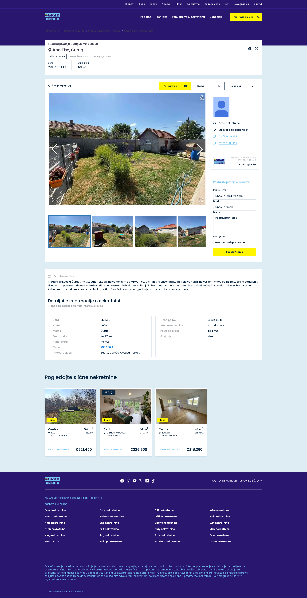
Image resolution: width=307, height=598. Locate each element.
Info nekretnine (219, 510)
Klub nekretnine (55, 523)
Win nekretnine (219, 523)
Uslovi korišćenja (251, 480)
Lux (226, 4)
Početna (145, 17)
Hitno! (178, 4)
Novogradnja (241, 4)
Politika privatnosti (224, 480)
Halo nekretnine (220, 516)
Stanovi (129, 4)
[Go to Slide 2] (112, 231)
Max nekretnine (220, 529)
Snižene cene (212, 4)
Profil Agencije (247, 164)
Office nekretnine (166, 516)
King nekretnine (55, 535)
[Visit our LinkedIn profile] (147, 481)
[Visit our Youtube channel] (135, 481)
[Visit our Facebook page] (122, 481)
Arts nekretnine (165, 535)
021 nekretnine (164, 510)
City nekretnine (110, 510)
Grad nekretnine (55, 510)
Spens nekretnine (166, 523)
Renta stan (52, 541)
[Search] (258, 17)
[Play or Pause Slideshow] (53, 199)
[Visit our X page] (141, 481)
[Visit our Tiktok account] (153, 481)
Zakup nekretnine (111, 541)
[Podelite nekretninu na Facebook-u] (250, 48)
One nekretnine (219, 535)
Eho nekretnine (109, 523)
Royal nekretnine (56, 516)
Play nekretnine (165, 529)
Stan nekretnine (55, 529)
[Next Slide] (199, 149)
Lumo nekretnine (220, 541)
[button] (127, 149)
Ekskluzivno (193, 4)
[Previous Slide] (54, 149)
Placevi (166, 4)
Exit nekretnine (109, 529)
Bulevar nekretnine (112, 516)
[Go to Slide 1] (69, 231)
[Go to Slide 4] (198, 231)
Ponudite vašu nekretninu (188, 17)
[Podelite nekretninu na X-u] (257, 48)
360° (257, 4)
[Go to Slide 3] (155, 231)
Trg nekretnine (109, 535)
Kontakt (162, 17)
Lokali (153, 4)
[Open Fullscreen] (200, 199)
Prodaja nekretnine (167, 541)
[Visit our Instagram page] (128, 481)
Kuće (142, 4)
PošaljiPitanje (234, 252)
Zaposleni (216, 17)
